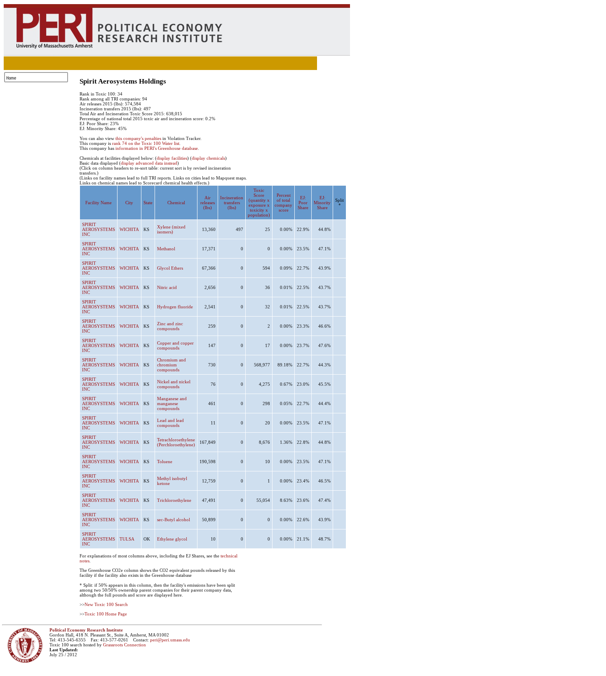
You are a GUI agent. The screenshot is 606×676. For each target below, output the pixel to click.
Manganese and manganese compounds (172, 403)
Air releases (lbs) (207, 202)
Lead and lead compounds (170, 423)
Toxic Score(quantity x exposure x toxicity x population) (259, 202)
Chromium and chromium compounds (171, 364)
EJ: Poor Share (303, 202)
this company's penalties (138, 138)
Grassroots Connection (124, 644)
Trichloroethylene (174, 500)
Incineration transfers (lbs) (231, 202)
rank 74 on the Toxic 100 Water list (145, 143)
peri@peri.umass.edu (170, 639)
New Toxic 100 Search (106, 604)
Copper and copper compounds (175, 345)
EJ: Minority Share (322, 202)
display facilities (172, 158)
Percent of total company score (283, 202)
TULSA (127, 538)
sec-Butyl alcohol (173, 519)
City (129, 202)
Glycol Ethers (170, 268)
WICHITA (129, 229)
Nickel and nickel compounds (173, 384)
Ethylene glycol (172, 538)
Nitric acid (167, 287)
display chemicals (208, 158)
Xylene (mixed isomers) (171, 229)
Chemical (176, 202)
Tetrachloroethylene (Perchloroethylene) (176, 442)
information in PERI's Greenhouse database (156, 148)
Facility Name (98, 202)
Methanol (166, 248)
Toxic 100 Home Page (106, 613)
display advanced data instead (149, 163)
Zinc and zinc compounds (170, 326)
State (148, 202)
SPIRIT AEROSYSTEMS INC (98, 229)
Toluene (164, 461)
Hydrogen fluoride (175, 306)
